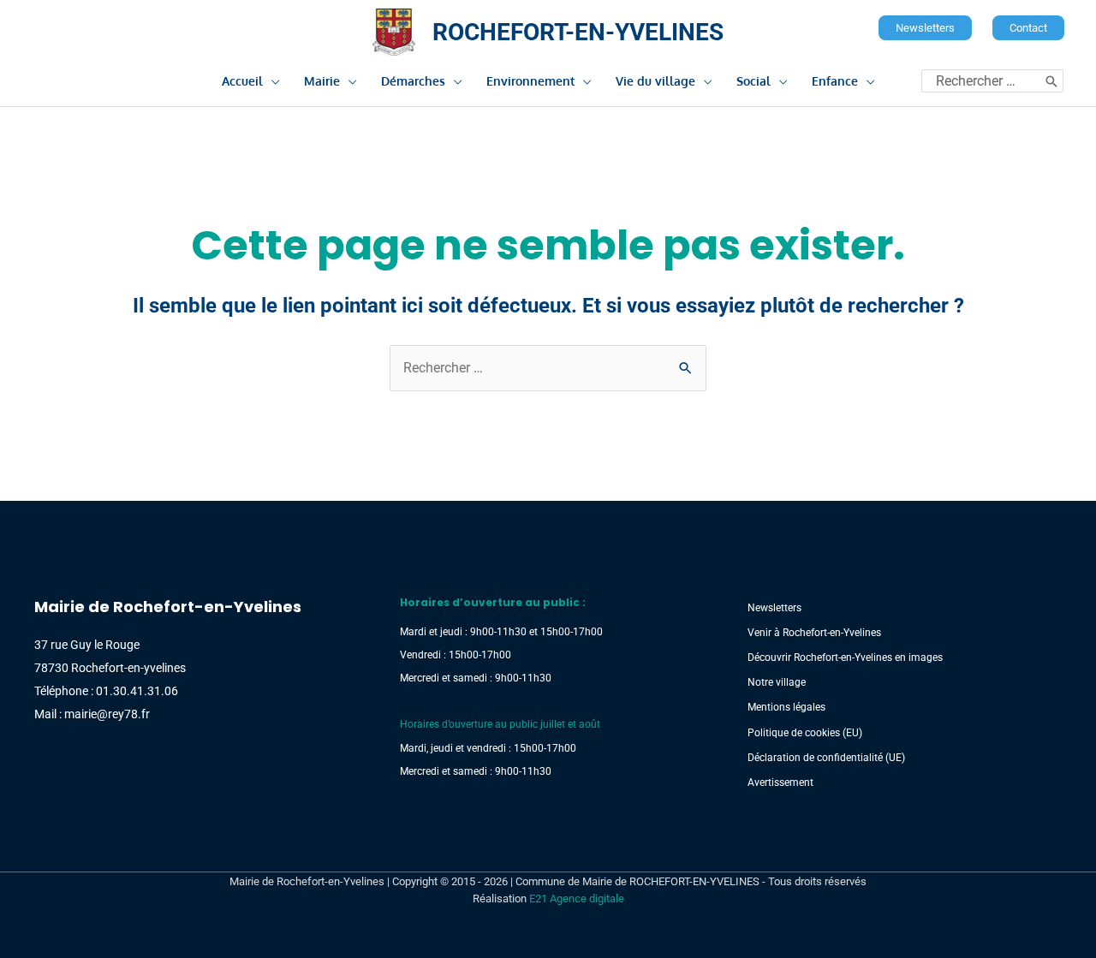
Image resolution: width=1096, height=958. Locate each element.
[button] (925, 28)
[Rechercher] (1051, 81)
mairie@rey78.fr (107, 714)
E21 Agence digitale (576, 898)
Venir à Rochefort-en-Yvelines (814, 633)
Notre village (777, 682)
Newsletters (774, 608)
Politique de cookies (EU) (805, 733)
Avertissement (780, 782)
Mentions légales (786, 707)
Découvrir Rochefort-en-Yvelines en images (845, 657)
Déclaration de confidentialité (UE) (826, 758)
